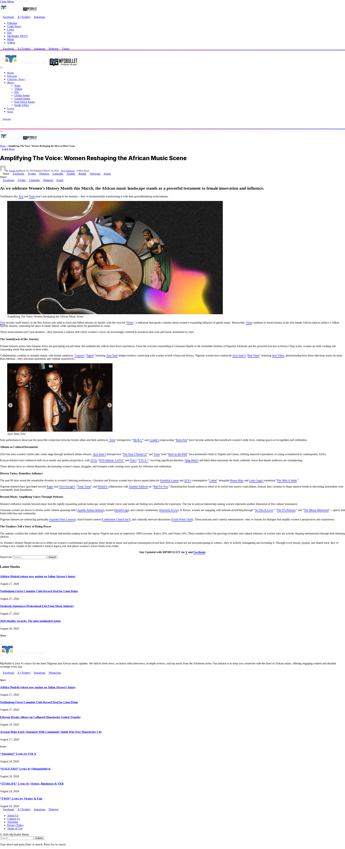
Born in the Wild (177, 454)
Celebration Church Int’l (116, 519)
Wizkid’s (102, 486)
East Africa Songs (24, 101)
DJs (9, 32)
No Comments (68, 170)
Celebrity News (16, 79)
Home (10, 72)
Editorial (12, 23)
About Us (12, 815)
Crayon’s (80, 355)
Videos (11, 42)
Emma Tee (14, 170)
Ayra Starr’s (239, 355)
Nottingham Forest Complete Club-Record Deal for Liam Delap (39, 591)
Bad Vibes (253, 355)
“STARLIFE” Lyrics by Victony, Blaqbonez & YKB (32, 783)
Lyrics (10, 29)
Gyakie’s (154, 439)
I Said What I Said (182, 519)
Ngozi (90, 355)
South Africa (21, 105)
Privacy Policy (15, 825)
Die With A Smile (287, 480)
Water (130, 322)
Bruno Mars (236, 480)
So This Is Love (264, 510)
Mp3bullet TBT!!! (17, 36)
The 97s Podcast (286, 510)
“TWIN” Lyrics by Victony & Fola (21, 798)
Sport (10, 111)
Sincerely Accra (169, 510)
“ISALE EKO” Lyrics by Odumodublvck (25, 768)
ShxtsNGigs (121, 510)
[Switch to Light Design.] (4, 123)
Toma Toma (84, 486)
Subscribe (7, 119)
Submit (39, 838)
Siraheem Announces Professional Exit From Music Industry (37, 606)
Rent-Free (181, 439)
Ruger (50, 486)
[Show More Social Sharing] (112, 173)
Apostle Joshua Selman (90, 510)
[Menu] (1, 67)
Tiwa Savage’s (67, 486)
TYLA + (144, 460)
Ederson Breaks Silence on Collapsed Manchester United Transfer (40, 717)
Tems (32, 196)
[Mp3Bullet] (41, 66)
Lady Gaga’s (256, 480)
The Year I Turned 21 (135, 454)
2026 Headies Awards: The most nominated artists (30, 621)
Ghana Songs (22, 95)
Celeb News (14, 26)
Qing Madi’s (192, 460)
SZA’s (93, 460)
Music (10, 39)
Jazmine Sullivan (138, 486)
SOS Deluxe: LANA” (111, 460)
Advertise (12, 821)
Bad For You (160, 486)
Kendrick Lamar (169, 480)
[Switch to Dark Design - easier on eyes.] (1, 123)
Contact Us (13, 818)
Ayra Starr (112, 355)
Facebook (199, 552)
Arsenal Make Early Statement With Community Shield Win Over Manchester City (51, 731)
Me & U (138, 439)
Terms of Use (14, 828)
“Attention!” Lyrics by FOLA (18, 753)
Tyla (21, 196)
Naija (17, 85)
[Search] (1, 127)
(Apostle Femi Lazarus (62, 519)
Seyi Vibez (278, 355)
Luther (213, 480)
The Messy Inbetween (316, 510)
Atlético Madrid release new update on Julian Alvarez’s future (37, 576)
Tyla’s (133, 460)
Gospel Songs (22, 98)
